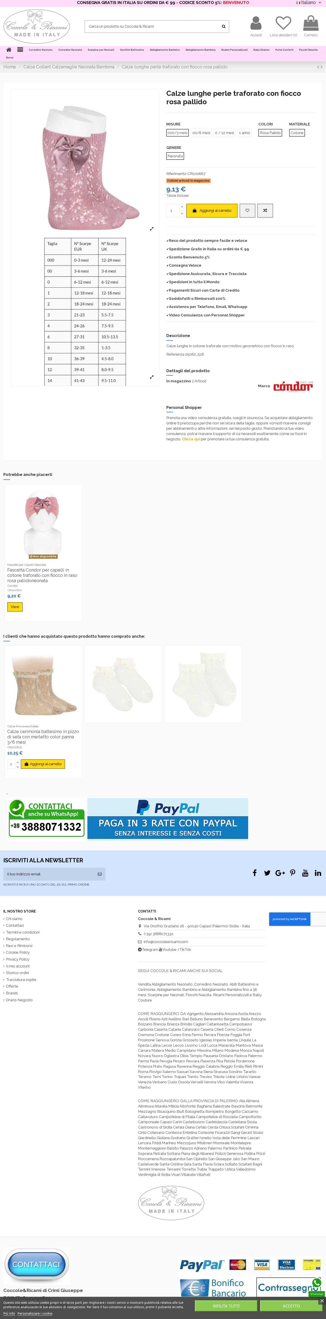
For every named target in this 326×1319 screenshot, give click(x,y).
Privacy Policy (17, 959)
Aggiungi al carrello (216, 210)
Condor (12, 585)
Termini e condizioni (22, 932)
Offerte (12, 986)
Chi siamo (14, 919)
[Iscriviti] (99, 874)
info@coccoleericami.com (166, 942)
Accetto (291, 1306)
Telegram (150, 949)
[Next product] (322, 67)
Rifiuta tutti (226, 1306)
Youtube (169, 949)
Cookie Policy (17, 952)
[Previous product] (319, 67)
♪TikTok (184, 949)
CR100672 (14, 747)
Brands (12, 993)
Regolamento (18, 939)
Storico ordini (17, 972)
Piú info (9, 1313)
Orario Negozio (19, 1000)
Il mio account (18, 966)
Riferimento (176, 173)
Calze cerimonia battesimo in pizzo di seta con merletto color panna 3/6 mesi (43, 737)
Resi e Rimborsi (19, 946)
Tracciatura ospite (21, 979)
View (15, 607)
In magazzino (178, 381)
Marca (264, 386)
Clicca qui (191, 439)
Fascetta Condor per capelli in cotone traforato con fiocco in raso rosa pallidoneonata (42, 575)
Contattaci (15, 925)
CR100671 (14, 590)
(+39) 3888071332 (158, 934)
